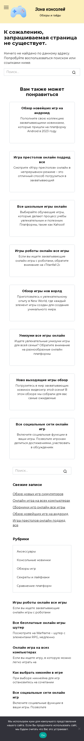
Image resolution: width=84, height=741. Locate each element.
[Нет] (79, 729)
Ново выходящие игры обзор (42, 380)
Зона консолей (50, 9)
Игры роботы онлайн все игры (42, 251)
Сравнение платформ (34, 586)
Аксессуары (26, 551)
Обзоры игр (26, 568)
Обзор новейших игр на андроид (42, 110)
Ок (43, 735)
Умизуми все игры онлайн (42, 335)
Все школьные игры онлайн (42, 206)
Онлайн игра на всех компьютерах (41, 501)
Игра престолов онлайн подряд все (42, 160)
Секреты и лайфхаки (33, 577)
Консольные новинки (34, 560)
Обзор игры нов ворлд (42, 291)
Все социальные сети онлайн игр (42, 427)
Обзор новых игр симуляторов (38, 494)
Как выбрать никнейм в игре (38, 672)
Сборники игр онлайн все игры (39, 507)
